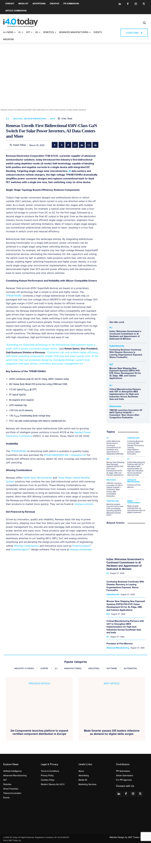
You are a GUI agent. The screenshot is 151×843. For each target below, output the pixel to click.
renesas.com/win (83, 504)
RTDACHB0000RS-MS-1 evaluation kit (65, 454)
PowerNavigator (20, 549)
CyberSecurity (116, 346)
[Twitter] (144, 4)
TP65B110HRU (14, 295)
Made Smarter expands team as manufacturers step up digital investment (136, 509)
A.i (7, 119)
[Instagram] (136, 4)
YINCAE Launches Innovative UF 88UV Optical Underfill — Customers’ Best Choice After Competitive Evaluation (125, 414)
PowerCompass (81, 545)
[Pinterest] (68, 145)
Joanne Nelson (19, 145)
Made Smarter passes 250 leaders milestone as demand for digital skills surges (111, 732)
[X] (61, 145)
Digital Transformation (29, 119)
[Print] (95, 145)
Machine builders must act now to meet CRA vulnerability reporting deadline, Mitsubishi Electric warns (114, 509)
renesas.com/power (81, 549)
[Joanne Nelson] (8, 145)
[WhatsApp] (75, 145)
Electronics (115, 406)
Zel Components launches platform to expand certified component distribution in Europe (39, 732)
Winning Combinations (27, 545)
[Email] (89, 145)
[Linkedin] (120, 4)
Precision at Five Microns (134, 486)
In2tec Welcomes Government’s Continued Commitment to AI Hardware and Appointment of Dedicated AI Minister (125, 335)
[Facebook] (128, 4)
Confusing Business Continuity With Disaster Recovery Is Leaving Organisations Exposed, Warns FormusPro (125, 353)
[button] (144, 22)
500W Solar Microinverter (37, 477)
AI (70, 170)
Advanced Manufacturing (133, 480)
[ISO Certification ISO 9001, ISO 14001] (132, 813)
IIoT (52, 119)
